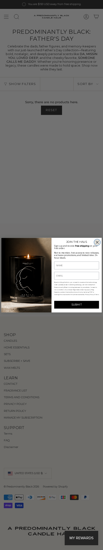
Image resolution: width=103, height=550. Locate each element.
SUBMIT (76, 304)
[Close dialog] (97, 242)
